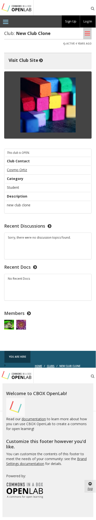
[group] (70, 21)
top (90, 488)
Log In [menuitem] (87, 21)
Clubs (51, 366)
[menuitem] (5, 21)
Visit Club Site (23, 60)
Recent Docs (17, 267)
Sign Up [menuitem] (70, 21)
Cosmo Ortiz (17, 169)
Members (14, 313)
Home (38, 366)
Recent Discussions (24, 226)
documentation (34, 419)
